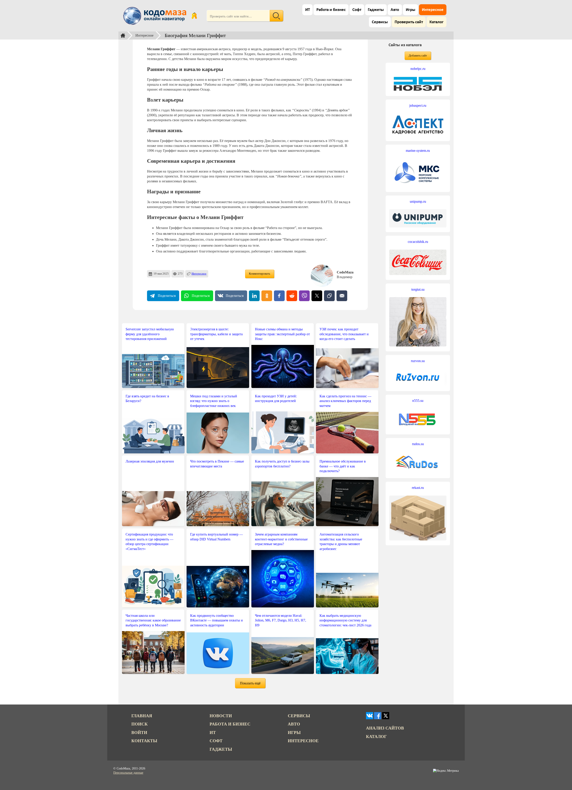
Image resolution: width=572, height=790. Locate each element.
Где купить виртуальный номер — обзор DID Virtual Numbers (216, 536)
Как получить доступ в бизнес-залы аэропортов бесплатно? (282, 463)
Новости (221, 715)
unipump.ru (418, 201)
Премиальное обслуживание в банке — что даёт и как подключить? (343, 466)
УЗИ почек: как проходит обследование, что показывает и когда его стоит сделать (344, 334)
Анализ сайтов (385, 728)
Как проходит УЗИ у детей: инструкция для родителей (276, 398)
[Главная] (122, 35)
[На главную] (155, 16)
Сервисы (380, 22)
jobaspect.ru (417, 105)
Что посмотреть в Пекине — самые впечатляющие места (217, 463)
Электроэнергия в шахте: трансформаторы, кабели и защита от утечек (216, 334)
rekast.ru (418, 488)
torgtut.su (418, 289)
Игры (410, 10)
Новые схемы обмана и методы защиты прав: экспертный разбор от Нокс (282, 334)
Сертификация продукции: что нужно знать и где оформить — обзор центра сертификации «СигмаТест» (149, 541)
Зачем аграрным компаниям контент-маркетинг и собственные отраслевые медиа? (281, 539)
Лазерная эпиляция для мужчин (150, 461)
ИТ (307, 10)
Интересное (433, 10)
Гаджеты (376, 10)
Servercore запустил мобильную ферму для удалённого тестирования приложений (150, 334)
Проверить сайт (409, 22)
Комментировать (259, 273)
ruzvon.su (418, 361)
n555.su (417, 400)
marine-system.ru (418, 150)
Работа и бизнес (331, 10)
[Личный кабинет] (194, 16)
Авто (395, 10)
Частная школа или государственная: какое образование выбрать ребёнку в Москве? (153, 620)
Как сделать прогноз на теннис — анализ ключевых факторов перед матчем (345, 401)
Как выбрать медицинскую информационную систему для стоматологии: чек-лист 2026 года (345, 620)
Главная (141, 715)
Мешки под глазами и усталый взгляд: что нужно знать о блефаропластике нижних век (213, 401)
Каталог (436, 22)
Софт (356, 10)
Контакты (144, 740)
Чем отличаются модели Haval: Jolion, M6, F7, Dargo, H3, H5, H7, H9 (280, 620)
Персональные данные (128, 772)
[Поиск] (276, 16)
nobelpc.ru (417, 69)
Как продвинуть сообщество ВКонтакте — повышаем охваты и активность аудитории (216, 620)
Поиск (139, 724)
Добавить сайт (418, 55)
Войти (139, 732)
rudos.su (418, 444)
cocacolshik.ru (418, 242)
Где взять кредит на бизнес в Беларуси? (147, 398)
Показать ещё (250, 683)
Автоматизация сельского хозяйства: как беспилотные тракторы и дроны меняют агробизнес (341, 541)
